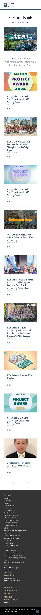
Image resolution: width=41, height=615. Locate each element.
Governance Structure (12, 515)
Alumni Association (24, 58)
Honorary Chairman (11, 518)
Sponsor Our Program (11, 599)
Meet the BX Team (11, 523)
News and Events (9, 575)
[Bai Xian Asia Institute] (9, 5)
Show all (13, 58)
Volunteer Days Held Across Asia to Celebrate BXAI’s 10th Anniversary (20, 237)
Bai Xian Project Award (11, 538)
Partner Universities (11, 550)
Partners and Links (11, 525)
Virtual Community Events (14, 61)
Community (8, 587)
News (10, 65)
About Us (7, 498)
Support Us (8, 596)
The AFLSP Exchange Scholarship (15, 558)
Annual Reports (10, 505)
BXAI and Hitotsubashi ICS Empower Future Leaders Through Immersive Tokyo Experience (18, 146)
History (7, 503)
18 (27, 483)
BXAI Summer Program (11, 568)
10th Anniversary (30, 61)
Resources (7, 593)
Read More (10, 109)
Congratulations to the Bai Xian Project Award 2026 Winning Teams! (18, 99)
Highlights (8, 572)
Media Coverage (19, 65)
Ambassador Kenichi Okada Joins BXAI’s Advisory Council (19, 464)
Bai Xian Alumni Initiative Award (14, 563)
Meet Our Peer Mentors (12, 536)
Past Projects (9, 543)
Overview (8, 533)
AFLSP (6, 528)
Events (29, 65)
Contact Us (8, 508)
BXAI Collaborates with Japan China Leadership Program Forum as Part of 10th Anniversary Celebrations (20, 284)
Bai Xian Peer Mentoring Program (15, 531)
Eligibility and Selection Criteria (14, 553)
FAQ (6, 560)
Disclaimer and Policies (10, 611)
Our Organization (9, 513)
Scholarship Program (11, 545)
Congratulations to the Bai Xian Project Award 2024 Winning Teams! (18, 420)
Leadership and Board (12, 520)
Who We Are (8, 495)
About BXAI (8, 500)
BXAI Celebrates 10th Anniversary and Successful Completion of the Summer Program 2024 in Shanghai (19, 332)
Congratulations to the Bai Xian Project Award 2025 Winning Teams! (18, 192)
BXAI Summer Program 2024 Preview (19, 376)
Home (14, 22)
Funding (6, 602)
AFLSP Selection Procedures (14, 555)
